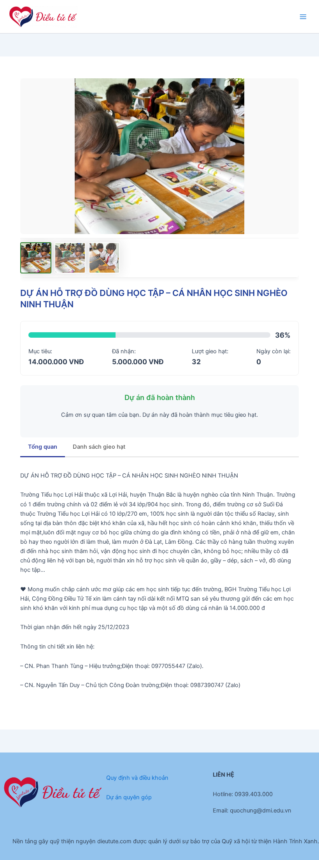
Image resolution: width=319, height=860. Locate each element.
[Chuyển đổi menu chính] (303, 17)
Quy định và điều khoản (137, 777)
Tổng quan (42, 446)
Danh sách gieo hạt (99, 446)
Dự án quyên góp (129, 797)
